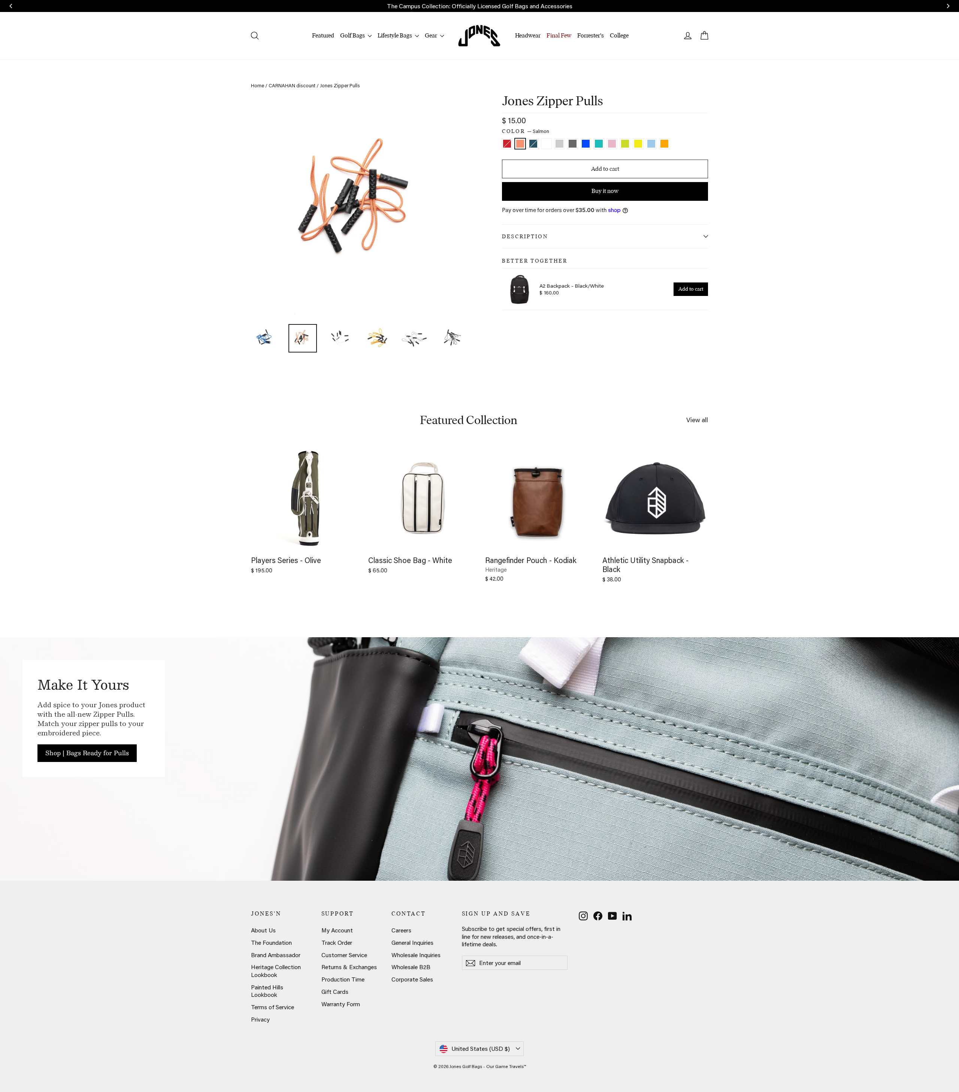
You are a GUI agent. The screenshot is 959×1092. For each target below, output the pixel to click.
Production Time (342, 979)
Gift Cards (334, 991)
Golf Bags (353, 35)
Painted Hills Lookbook (267, 991)
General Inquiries (412, 942)
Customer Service (344, 955)
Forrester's (590, 35)
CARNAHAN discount (292, 85)
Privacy (260, 1019)
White (546, 144)
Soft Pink (612, 144)
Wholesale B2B (410, 967)
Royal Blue (586, 144)
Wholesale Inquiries (416, 955)
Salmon (520, 144)
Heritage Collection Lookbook (276, 970)
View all (697, 419)
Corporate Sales (412, 979)
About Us (263, 930)
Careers (401, 930)
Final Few (559, 35)
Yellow (638, 144)
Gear (431, 35)
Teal (599, 144)
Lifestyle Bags (395, 35)
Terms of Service (272, 1007)
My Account (337, 930)
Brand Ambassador (275, 955)
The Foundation (271, 942)
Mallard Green (533, 144)
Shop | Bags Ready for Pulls (87, 753)
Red (507, 144)
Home (257, 85)
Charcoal (573, 144)
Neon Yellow (625, 144)
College (619, 35)
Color (525, 131)
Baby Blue (651, 144)
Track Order (336, 942)
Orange (664, 144)
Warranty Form (340, 1004)
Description (525, 236)
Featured (323, 35)
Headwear (528, 35)
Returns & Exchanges (349, 967)
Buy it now (605, 190)
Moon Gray (559, 144)
